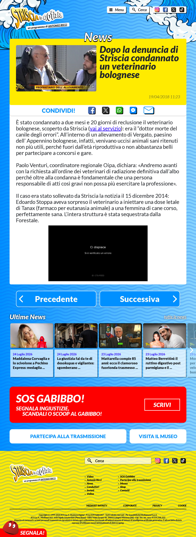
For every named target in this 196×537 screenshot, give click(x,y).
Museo (124, 483)
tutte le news (175, 317)
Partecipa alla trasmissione (68, 436)
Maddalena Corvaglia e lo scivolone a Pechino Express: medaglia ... (31, 363)
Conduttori (93, 486)
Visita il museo (158, 436)
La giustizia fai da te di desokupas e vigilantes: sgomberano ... (75, 363)
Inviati (90, 490)
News (90, 483)
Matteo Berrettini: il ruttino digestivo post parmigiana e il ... (163, 363)
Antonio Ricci (94, 480)
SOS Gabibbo (127, 476)
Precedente (56, 299)
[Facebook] (165, 9)
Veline (90, 493)
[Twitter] (173, 9)
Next (191, 350)
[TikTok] (181, 9)
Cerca (142, 9)
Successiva (140, 299)
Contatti (124, 490)
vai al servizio (105, 128)
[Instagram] (157, 9)
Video (90, 476)
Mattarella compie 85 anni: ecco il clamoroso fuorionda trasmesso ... (119, 363)
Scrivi (162, 404)
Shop (123, 486)
